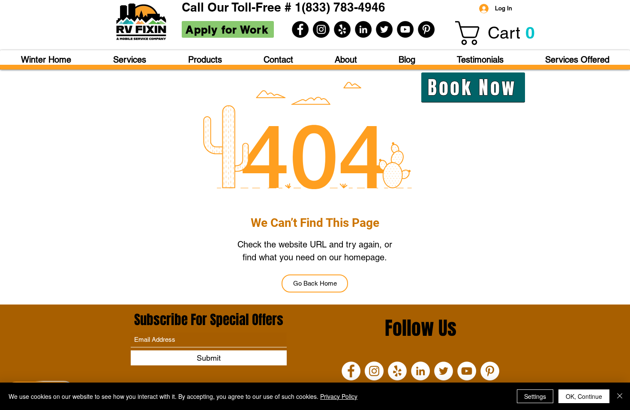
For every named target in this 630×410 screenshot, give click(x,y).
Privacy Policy (338, 396)
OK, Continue (584, 396)
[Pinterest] (426, 29)
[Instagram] (321, 29)
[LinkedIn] (363, 29)
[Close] (620, 396)
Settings (535, 396)
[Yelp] (342, 29)
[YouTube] (405, 29)
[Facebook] (300, 29)
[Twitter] (384, 29)
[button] (500, 33)
